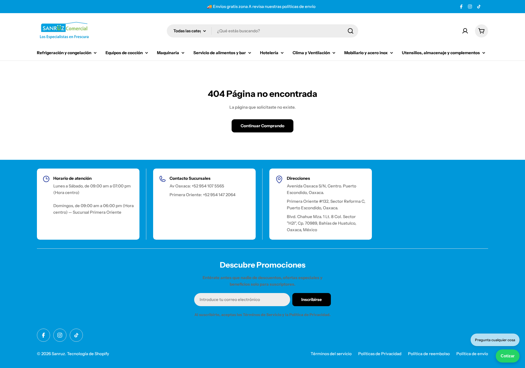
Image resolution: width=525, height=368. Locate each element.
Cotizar (508, 355)
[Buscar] (350, 31)
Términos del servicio (331, 353)
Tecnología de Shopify (88, 353)
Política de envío (472, 353)
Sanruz (58, 353)
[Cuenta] (465, 31)
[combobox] (262, 30)
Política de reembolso (429, 353)
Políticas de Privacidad (379, 353)
